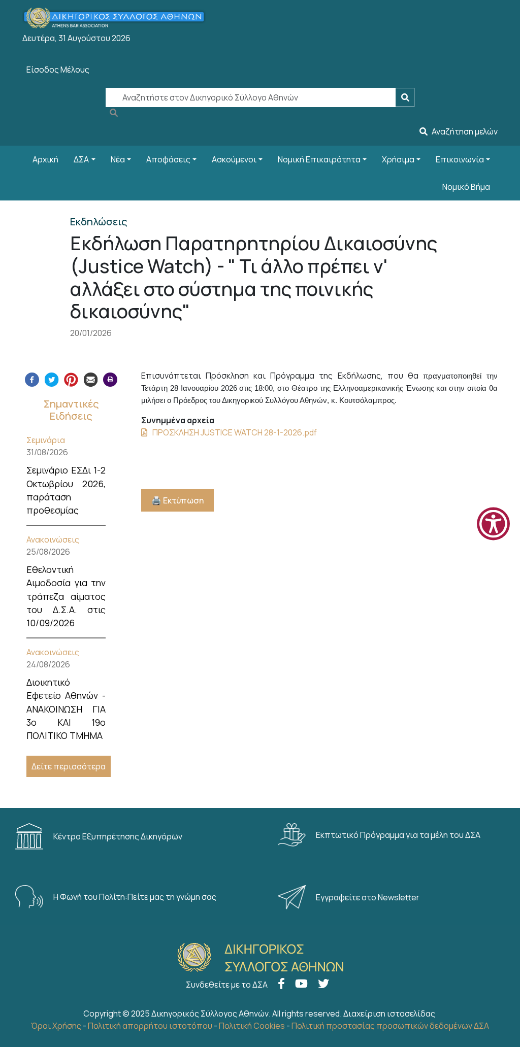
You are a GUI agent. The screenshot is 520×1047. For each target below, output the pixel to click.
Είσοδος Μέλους (57, 69)
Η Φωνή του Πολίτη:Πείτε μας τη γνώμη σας (135, 896)
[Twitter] (52, 379)
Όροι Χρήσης (56, 1025)
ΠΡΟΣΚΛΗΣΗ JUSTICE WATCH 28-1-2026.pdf (234, 432)
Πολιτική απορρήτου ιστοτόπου (150, 1025)
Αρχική (45, 159)
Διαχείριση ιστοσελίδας (389, 1013)
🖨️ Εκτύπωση (177, 500)
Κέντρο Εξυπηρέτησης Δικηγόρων (118, 836)
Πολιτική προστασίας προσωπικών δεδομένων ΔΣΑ (390, 1025)
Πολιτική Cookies (252, 1025)
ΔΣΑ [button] (81, 159)
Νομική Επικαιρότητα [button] (319, 159)
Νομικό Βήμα (466, 186)
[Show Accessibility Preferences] (493, 523)
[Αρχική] (118, 18)
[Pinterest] (71, 379)
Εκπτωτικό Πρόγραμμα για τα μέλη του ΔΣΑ (399, 834)
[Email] (91, 379)
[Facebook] (32, 379)
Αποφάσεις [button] (168, 159)
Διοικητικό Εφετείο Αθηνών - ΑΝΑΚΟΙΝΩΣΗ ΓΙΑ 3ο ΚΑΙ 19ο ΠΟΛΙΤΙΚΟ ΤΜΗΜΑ (66, 709)
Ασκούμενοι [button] (234, 159)
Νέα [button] (118, 159)
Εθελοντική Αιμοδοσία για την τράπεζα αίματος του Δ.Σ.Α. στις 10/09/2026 (66, 596)
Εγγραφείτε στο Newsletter (368, 897)
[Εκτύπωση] (110, 379)
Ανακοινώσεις (52, 539)
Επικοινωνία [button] (460, 159)
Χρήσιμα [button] (398, 159)
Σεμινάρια (45, 440)
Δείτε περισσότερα (68, 766)
